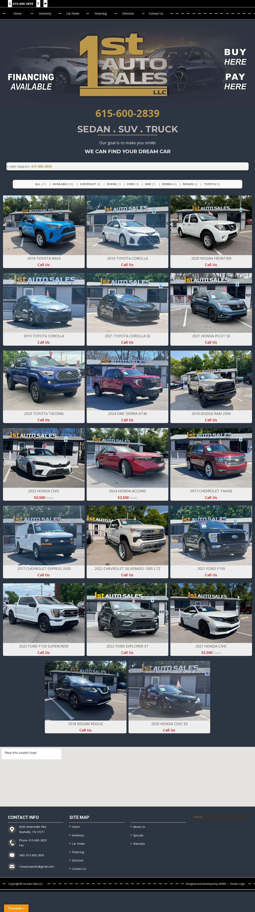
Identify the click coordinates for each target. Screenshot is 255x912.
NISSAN (190, 184)
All (40, 184)
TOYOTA (212, 184)
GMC (150, 184)
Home (18, 13)
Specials (138, 835)
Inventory (45, 13)
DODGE (114, 184)
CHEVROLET (90, 184)
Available (63, 184)
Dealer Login (237, 884)
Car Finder (72, 13)
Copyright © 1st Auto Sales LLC (25, 884)
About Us (139, 827)
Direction (128, 13)
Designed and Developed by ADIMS (206, 884)
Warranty (139, 844)
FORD (133, 184)
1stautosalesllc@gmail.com (36, 866)
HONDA (169, 184)
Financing (100, 13)
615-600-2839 (23, 4)
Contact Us (156, 13)
